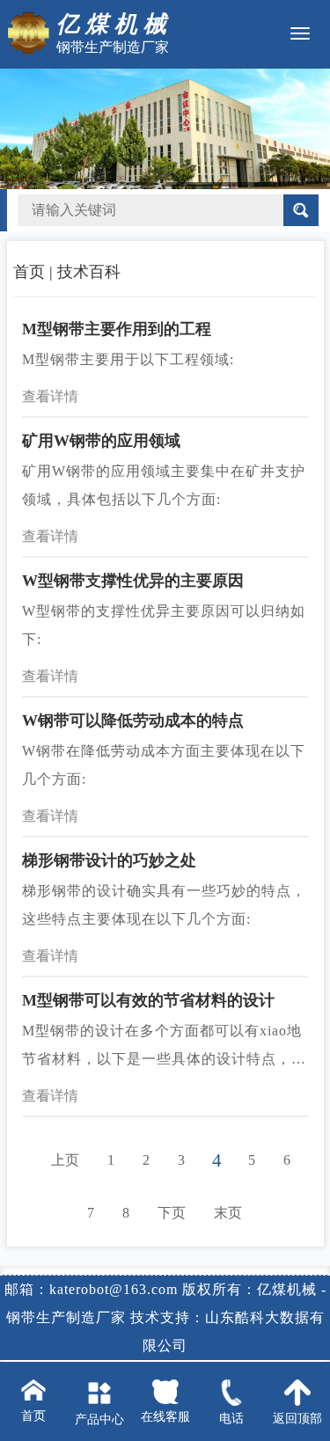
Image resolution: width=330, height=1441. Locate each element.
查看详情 (50, 396)
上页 (65, 1159)
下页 (172, 1212)
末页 (228, 1212)
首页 (29, 272)
